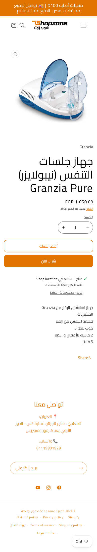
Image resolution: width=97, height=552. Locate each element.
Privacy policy (53, 517)
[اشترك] (81, 468)
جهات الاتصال (17, 525)
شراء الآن (48, 261)
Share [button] (83, 357)
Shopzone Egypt (52, 511)
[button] (83, 25)
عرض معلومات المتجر (66, 292)
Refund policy (27, 517)
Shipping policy (70, 525)
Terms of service (42, 525)
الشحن (89, 208)
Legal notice (46, 533)
